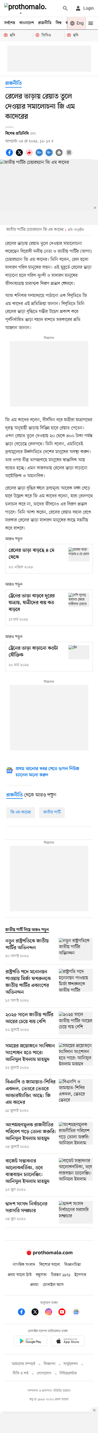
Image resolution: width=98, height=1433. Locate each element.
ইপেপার (80, 1275)
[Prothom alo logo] (49, 1254)
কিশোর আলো (49, 1265)
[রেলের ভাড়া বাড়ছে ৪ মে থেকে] (78, 554)
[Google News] (76, 1312)
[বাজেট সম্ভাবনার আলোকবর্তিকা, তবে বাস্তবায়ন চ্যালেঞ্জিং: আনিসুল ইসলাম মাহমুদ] (76, 1175)
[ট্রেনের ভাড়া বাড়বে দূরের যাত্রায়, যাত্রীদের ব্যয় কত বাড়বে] (78, 600)
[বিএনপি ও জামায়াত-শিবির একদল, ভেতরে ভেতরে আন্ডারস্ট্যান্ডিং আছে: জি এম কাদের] (76, 1096)
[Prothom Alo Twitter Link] (37, 1313)
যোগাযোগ (44, 1373)
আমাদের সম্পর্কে (23, 1364)
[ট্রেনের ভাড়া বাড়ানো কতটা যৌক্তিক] (78, 652)
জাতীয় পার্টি (52, 812)
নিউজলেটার (68, 1373)
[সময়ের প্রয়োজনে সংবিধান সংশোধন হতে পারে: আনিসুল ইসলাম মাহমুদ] (76, 1057)
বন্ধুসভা (41, 1275)
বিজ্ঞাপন (49, 1364)
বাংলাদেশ (26, 23)
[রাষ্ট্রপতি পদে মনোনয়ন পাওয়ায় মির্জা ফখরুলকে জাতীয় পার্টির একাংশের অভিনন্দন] (76, 986)
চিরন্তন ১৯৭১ (60, 1275)
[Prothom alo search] (65, 8)
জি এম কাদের (20, 812)
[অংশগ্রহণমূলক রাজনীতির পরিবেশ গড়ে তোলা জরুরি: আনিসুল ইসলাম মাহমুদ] (76, 1136)
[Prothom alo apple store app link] (68, 1341)
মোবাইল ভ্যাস (53, 1285)
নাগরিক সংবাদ (24, 1265)
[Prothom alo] (26, 8)
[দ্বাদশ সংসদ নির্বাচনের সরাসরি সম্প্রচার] (76, 1212)
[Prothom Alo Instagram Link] (51, 1313)
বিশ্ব (58, 23)
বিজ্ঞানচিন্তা (72, 1265)
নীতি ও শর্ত (20, 1373)
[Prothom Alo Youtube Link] (64, 1313)
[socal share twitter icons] (20, 155)
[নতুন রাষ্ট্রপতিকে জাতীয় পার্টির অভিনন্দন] (76, 949)
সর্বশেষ (9, 23)
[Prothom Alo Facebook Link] (24, 1313)
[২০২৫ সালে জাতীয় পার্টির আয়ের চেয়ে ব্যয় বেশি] (76, 1023)
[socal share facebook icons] (10, 155)
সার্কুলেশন (71, 1364)
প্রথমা (34, 1285)
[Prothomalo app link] (30, 1341)
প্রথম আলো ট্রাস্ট (20, 1275)
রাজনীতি (44, 23)
